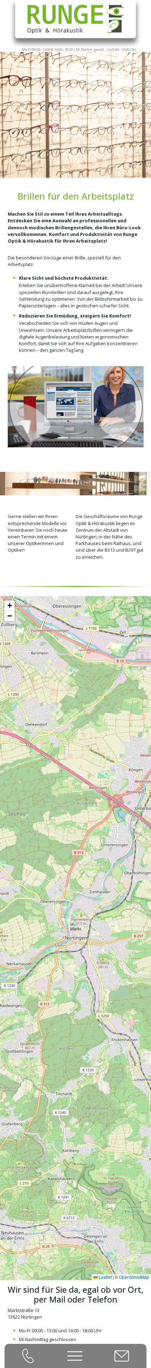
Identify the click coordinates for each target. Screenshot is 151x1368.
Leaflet (105, 1277)
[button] (75, 929)
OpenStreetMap (134, 1277)
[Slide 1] (75, 438)
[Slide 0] (63, 438)
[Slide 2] (88, 438)
